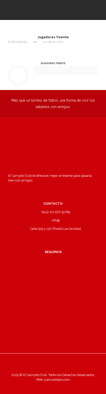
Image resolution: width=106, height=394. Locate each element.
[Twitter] (53, 386)
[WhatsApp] (39, 386)
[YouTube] (59, 386)
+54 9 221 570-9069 (55, 212)
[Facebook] (46, 386)
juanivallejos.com (57, 379)
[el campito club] (53, 9)
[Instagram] (66, 386)
